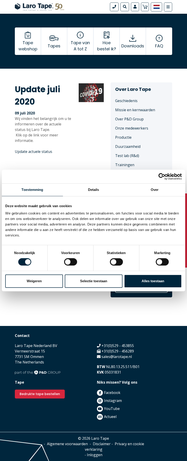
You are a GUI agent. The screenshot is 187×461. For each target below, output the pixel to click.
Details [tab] (93, 190)
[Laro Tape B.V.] (39, 6)
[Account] (135, 7)
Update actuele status (33, 151)
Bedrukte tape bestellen (40, 394)
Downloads (132, 46)
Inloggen (94, 454)
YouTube (112, 408)
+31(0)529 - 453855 (117, 345)
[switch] (70, 262)
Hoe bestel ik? (106, 46)
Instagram (113, 400)
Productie (123, 137)
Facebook (112, 392)
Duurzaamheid (127, 146)
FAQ (159, 46)
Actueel (110, 416)
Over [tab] (154, 190)
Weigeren (34, 281)
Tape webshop (27, 46)
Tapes (54, 46)
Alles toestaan (153, 281)
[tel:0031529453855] (114, 7)
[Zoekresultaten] (124, 7)
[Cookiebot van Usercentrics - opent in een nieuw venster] (162, 176)
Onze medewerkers (131, 128)
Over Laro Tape (133, 89)
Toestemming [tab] (32, 190)
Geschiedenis (126, 100)
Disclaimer (102, 443)
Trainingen (124, 164)
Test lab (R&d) (127, 155)
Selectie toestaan (93, 281)
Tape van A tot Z (80, 46)
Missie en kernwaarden (135, 109)
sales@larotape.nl (116, 356)
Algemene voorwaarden (67, 443)
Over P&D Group (129, 119)
